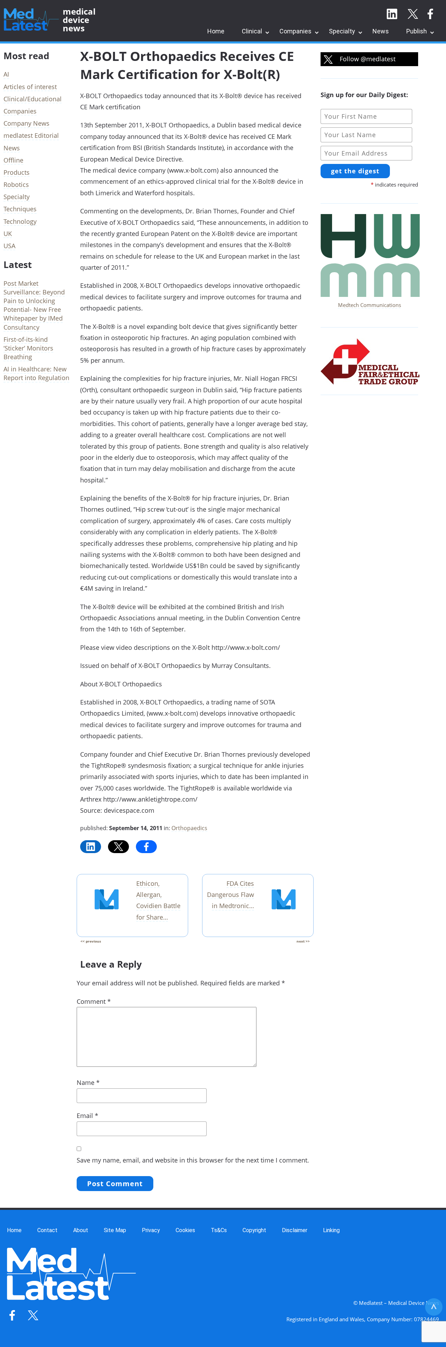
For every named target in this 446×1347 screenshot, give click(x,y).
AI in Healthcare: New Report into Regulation (36, 373)
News (380, 31)
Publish (416, 31)
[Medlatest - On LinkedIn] (392, 14)
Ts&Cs (219, 1230)
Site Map (115, 1230)
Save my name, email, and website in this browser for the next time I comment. (193, 1160)
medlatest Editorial (31, 135)
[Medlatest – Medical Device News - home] (31, 19)
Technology (20, 221)
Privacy (151, 1230)
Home (215, 31)
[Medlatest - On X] (413, 14)
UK (7, 233)
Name (88, 1082)
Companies (295, 31)
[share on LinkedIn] (90, 846)
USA (9, 246)
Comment (94, 1001)
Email (87, 1115)
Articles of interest (30, 86)
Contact (47, 1230)
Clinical (252, 31)
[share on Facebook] (146, 846)
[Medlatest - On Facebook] (430, 14)
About (80, 1230)
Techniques (20, 209)
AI (6, 74)
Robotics (16, 184)
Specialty (342, 31)
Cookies (185, 1230)
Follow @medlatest (366, 59)
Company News (26, 123)
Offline (13, 160)
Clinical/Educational (32, 99)
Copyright (254, 1230)
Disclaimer (294, 1230)
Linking (331, 1230)
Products (16, 172)
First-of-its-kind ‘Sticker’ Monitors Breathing (28, 348)
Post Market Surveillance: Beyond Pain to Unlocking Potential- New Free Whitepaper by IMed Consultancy (34, 305)
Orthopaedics (189, 828)
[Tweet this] (118, 846)
